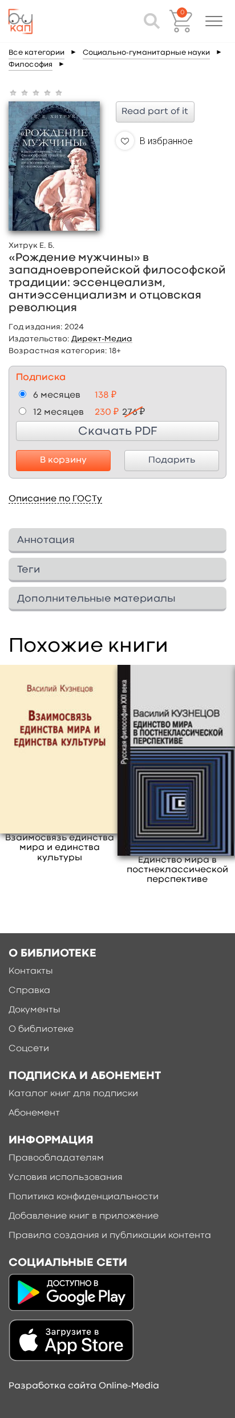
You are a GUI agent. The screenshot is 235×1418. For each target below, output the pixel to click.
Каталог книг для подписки (73, 1094)
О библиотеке (41, 1029)
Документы (34, 1010)
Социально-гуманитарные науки (146, 53)
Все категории (36, 53)
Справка (29, 991)
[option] (60, 764)
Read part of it (154, 112)
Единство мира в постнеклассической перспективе (177, 870)
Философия (30, 65)
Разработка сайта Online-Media (84, 1386)
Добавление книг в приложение (84, 1216)
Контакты (31, 971)
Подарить (171, 460)
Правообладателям (56, 1158)
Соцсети (29, 1049)
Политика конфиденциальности (84, 1197)
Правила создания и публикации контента (110, 1236)
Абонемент (34, 1113)
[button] (213, 21)
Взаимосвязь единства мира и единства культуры (59, 847)
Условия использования (66, 1178)
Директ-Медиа (101, 339)
